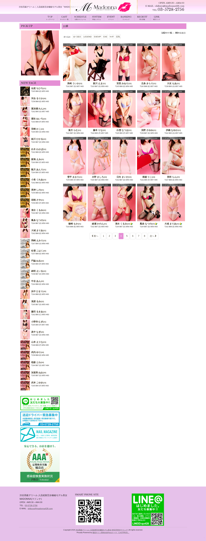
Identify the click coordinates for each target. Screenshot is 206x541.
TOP (50, 17)
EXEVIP (97, 37)
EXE (105, 37)
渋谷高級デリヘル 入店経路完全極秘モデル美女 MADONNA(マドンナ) (102, 530)
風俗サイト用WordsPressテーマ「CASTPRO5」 (110, 533)
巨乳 (118, 37)
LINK (156, 17)
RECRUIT (142, 17)
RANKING (126, 17)
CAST (64, 17)
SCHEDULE (80, 17)
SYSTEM (96, 17)
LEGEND (88, 37)
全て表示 (77, 37)
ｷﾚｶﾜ (112, 37)
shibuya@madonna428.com (169, 6)
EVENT (111, 17)
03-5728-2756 (31, 505)
